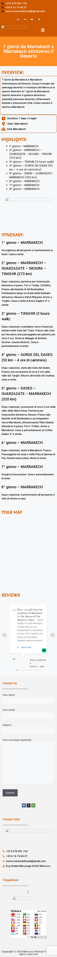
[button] (43, 30)
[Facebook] (24, 805)
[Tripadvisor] (33, 805)
